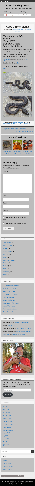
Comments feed (8, 466)
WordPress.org (7, 469)
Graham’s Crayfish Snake (11, 303)
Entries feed (7, 463)
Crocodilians (7, 243)
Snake (20, 123)
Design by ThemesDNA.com (18, 484)
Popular (5, 476)
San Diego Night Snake (23, 331)
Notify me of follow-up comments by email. (15, 218)
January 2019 (7, 418)
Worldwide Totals (8, 260)
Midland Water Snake (9, 312)
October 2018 (7, 427)
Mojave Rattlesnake (9, 300)
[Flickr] (5, 1)
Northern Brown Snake (10, 294)
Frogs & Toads (7, 245)
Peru (4, 268)
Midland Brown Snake (10, 288)
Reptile (15, 123)
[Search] (8, 1)
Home (13, 20)
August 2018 (6, 433)
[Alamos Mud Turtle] (7, 149)
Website (5, 210)
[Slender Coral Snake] (27, 149)
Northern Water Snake (10, 309)
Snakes (20, 122)
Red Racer (11, 325)
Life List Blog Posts (17, 5)
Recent (12, 476)
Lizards (5, 248)
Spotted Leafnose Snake (23, 131)
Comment (7, 171)
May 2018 (5, 442)
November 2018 (7, 424)
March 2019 (6, 412)
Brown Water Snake (9, 306)
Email (5, 203)
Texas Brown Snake (9, 291)
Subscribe (7, 394)
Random (20, 476)
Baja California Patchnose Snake (14, 129)
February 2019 (7, 415)
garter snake (7, 123)
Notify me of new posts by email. (15, 223)
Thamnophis (26, 123)
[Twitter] (1, 1)
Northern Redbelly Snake (11, 285)
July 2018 (5, 436)
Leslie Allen (6, 334)
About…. (21, 20)
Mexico (15, 122)
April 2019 (6, 409)
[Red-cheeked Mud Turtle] (17, 149)
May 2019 (5, 406)
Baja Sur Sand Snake (18, 334)
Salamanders (7, 251)
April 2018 (6, 445)
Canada (5, 263)
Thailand (6, 271)
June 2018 (6, 439)
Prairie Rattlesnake (9, 297)
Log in (5, 460)
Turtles (5, 257)
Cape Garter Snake (17, 26)
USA (4, 274)
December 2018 (7, 421)
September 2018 (8, 430)
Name (5, 195)
